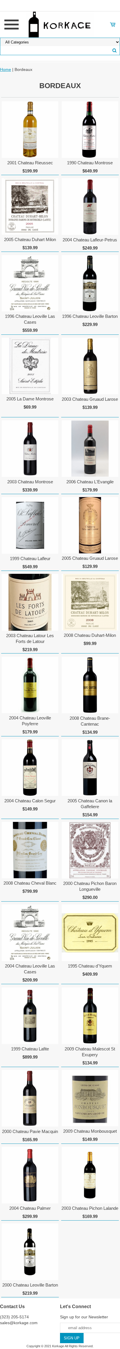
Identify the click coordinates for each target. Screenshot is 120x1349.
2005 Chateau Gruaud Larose (90, 558)
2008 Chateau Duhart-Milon (90, 635)
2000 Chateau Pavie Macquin (30, 1131)
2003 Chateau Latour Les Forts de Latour (30, 638)
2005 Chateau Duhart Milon (30, 239)
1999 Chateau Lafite (30, 1048)
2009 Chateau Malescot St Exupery (90, 1051)
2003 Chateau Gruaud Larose (90, 399)
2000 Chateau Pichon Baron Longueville (90, 886)
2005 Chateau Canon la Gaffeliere (90, 803)
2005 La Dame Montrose (30, 398)
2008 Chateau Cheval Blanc (30, 883)
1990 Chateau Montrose (90, 162)
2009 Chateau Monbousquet (90, 1131)
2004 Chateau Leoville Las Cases (30, 968)
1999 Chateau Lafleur (30, 558)
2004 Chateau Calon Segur (30, 800)
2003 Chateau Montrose (30, 481)
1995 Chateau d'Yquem (90, 965)
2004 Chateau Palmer (30, 1208)
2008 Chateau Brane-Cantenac (90, 721)
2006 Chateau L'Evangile (90, 481)
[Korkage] (60, 24)
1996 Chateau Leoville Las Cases (30, 319)
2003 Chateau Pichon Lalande (89, 1208)
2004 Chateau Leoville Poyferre (30, 720)
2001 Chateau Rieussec (30, 162)
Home (5, 69)
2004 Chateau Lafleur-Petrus (90, 239)
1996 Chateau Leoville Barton (90, 316)
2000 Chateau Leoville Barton (30, 1284)
